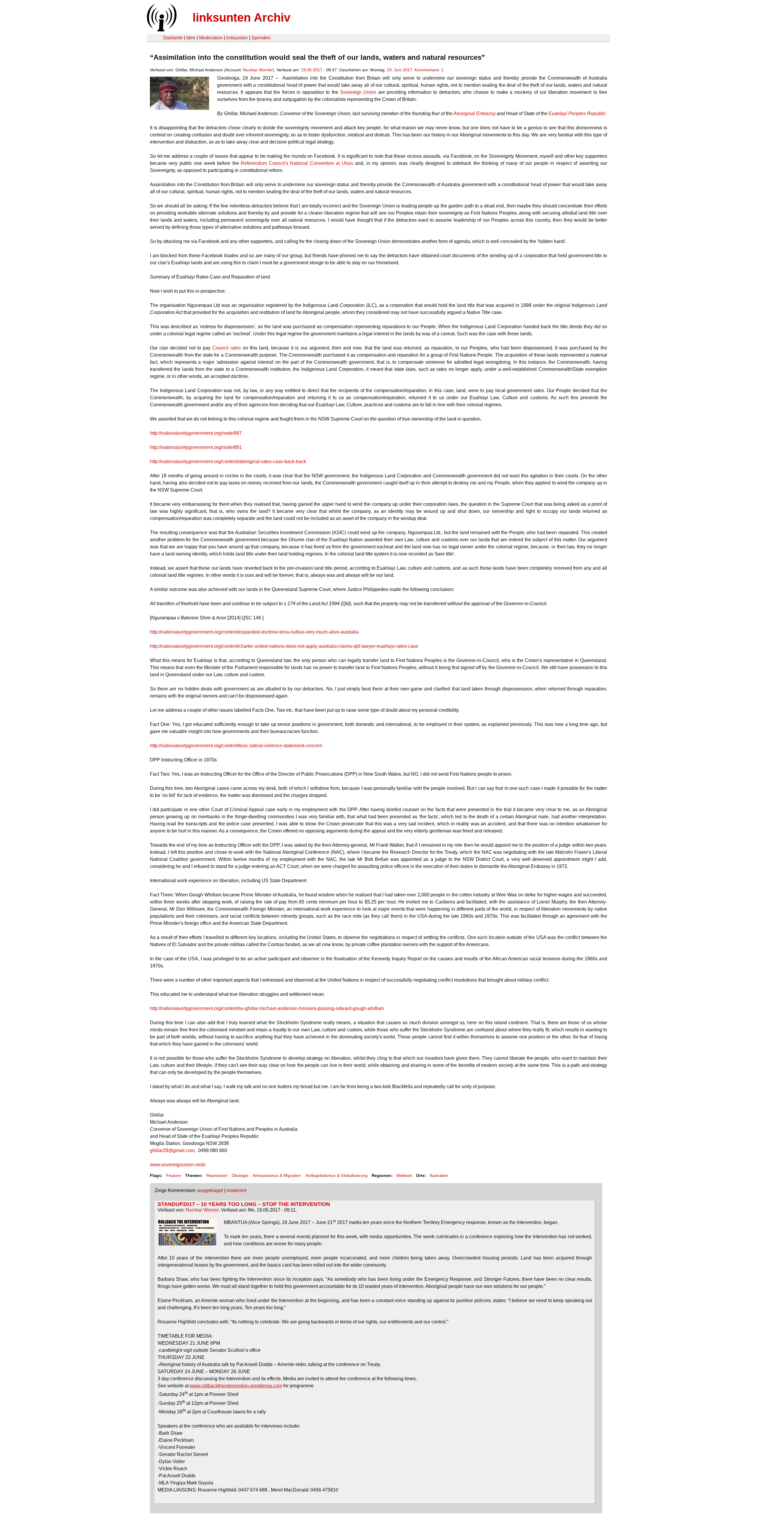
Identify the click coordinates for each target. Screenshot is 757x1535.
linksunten (237, 37)
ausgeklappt (210, 1190)
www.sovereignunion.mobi (178, 1164)
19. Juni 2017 (399, 69)
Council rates (226, 347)
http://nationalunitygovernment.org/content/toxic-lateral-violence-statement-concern (236, 745)
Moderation (211, 37)
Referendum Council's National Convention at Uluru (296, 163)
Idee (190, 37)
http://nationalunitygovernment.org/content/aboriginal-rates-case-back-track (228, 461)
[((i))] (161, 29)
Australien (438, 1175)
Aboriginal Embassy (474, 113)
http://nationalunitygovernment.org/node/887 (196, 433)
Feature (173, 1175)
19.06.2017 (311, 69)
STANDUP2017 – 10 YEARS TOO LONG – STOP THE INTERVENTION (244, 1204)
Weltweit (404, 1175)
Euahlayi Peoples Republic (577, 113)
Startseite (173, 37)
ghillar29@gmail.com (172, 1150)
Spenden (261, 37)
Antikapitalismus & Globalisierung (336, 1175)
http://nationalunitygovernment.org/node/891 (196, 447)
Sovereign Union (358, 92)
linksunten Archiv (241, 17)
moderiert (236, 1190)
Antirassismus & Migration (277, 1175)
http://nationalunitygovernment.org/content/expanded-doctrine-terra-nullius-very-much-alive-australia (254, 631)
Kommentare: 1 (429, 69)
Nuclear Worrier (258, 69)
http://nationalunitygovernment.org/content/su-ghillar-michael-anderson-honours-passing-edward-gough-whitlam (267, 1008)
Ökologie (240, 1175)
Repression (216, 1175)
